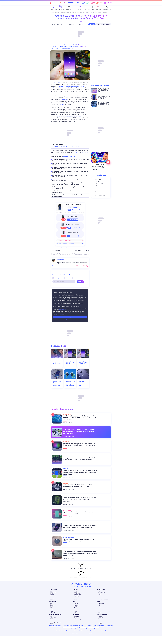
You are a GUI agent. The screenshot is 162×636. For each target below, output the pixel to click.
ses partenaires (62, 309)
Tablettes (76, 614)
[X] (72, 587)
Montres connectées (55, 614)
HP (98, 596)
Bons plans (99, 2)
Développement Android (82, 254)
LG (74, 604)
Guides (93, 2)
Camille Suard (60, 259)
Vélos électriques (102, 614)
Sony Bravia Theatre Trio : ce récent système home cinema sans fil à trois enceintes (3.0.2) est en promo (79, 445)
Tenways (100, 622)
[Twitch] (85, 587)
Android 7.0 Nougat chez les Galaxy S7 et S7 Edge (68, 116)
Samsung (63, 12)
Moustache (100, 619)
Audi (51, 603)
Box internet (97, 193)
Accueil (52, 12)
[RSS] (80, 587)
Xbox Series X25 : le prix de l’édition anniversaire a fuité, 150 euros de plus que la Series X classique (80, 499)
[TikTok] (87, 587)
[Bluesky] (90, 587)
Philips (75, 606)
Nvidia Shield (77, 596)
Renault (52, 610)
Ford (51, 606)
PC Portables (101, 589)
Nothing (100, 607)
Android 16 (109, 625)
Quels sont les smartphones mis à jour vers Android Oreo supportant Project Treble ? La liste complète (69, 183)
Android (55, 254)
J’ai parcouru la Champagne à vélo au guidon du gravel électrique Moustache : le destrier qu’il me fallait (79, 431)
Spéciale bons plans (79, 278)
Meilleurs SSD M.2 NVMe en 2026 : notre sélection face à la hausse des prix (103, 103)
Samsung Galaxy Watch (55, 622)
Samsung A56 (98, 179)
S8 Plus (62, 104)
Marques (57, 12)
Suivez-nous (92, 24)
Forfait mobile (108, 2)
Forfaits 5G (97, 181)
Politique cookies (59, 314)
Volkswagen (53, 612)
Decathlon (100, 617)
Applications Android (66, 254)
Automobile (52, 601)
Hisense (76, 603)
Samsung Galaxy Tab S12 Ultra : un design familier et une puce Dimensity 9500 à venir (103, 90)
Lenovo (99, 594)
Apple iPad (76, 616)
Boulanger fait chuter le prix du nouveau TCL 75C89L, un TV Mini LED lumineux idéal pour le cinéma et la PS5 (80, 418)
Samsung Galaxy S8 (73, 204)
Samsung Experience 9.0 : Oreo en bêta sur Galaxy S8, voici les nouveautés (83, 383)
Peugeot (52, 608)
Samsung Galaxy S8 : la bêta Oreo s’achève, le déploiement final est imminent (83, 362)
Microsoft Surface (102, 598)
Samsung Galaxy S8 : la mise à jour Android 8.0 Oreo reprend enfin (57, 383)
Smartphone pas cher (100, 187)
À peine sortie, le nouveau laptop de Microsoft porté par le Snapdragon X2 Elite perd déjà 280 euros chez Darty (80, 553)
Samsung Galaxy (54, 596)
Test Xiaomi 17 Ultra (99, 625)
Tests (88, 2)
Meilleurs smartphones (100, 183)
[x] (53, 266)
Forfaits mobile (98, 185)
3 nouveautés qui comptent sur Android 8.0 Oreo (66, 146)
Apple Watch (53, 617)
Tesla (51, 611)
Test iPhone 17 (89, 625)
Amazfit (52, 616)
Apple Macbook (101, 592)
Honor (99, 595)
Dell (99, 593)
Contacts (75, 630)
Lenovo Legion (77, 593)
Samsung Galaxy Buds (103, 608)
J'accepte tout (71, 317)
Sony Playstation (78, 598)
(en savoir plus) (79, 305)
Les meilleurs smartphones (64, 240)
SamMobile (68, 96)
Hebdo (67, 278)
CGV (105, 630)
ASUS (75, 591)
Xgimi (75, 611)
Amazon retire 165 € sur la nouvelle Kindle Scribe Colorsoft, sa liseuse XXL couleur (78, 486)
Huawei (52, 593)
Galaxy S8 (64, 99)
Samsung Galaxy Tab (78, 621)
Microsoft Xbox (77, 594)
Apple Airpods (101, 603)
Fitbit (51, 618)
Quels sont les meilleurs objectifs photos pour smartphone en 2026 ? (79, 513)
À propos (68, 630)
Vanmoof (100, 623)
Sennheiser (100, 610)
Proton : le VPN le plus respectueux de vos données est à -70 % (57, 362)
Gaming (75, 589)
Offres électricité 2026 (100, 195)
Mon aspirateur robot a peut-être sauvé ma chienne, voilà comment (78, 540)
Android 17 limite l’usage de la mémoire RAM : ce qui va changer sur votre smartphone (79, 526)
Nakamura (100, 621)
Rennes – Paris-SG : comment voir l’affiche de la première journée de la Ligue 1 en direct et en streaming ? (80, 472)
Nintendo (76, 595)
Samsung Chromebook (103, 599)
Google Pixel (53, 592)
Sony (75, 608)
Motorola (52, 594)
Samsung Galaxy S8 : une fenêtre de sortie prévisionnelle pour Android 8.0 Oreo (70, 362)
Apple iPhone (53, 591)
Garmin (52, 619)
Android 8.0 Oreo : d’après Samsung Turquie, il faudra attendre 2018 (70, 383)
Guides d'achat (67, 510)
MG (51, 607)
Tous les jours (57, 278)
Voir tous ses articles (80, 265)
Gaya (99, 618)
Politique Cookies (84, 630)
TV (74, 601)
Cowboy (100, 616)
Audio (98, 601)
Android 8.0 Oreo (56, 82)
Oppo (51, 595)
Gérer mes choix (70, 319)
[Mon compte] (60, 2)
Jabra (99, 605)
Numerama (85, 152)
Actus (83, 2)
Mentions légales (60, 630)
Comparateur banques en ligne (70, 628)
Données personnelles (96, 630)
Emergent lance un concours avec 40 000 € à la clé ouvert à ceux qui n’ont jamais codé (79, 459)
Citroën (52, 605)
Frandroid (77, 152)
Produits (65, 468)
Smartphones (53, 589)
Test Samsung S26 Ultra (93, 628)
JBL (99, 606)
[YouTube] (82, 587)
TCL (75, 610)
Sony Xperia (53, 598)
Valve (75, 599)
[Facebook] (77, 587)
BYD (51, 604)
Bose (99, 604)
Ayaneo (76, 592)
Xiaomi (52, 599)
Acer (99, 591)
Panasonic (76, 605)
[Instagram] (75, 587)
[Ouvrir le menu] (51, 3)
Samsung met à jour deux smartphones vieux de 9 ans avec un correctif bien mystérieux (104, 97)
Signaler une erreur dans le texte (59, 247)
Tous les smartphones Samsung (65, 243)
